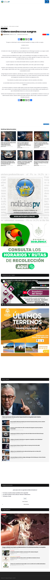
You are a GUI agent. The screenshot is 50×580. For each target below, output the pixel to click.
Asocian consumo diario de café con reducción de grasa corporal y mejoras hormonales (41, 144)
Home (2, 26)
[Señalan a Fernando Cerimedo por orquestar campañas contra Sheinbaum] (24, 155)
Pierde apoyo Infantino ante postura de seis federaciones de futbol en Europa (8, 163)
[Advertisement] (25, 15)
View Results (25, 501)
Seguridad (4, 514)
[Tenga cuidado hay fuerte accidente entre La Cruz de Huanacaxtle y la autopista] (25, 529)
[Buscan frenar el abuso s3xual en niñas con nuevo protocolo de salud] (41, 155)
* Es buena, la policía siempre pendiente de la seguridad (15, 492)
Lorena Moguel (6, 34)
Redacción (4, 146)
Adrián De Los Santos (7, 548)
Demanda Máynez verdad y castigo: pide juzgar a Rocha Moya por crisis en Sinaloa (27, 457)
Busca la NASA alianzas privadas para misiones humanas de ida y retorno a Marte (24, 144)
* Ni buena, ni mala (7, 496)
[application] (25, 292)
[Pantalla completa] (47, 304)
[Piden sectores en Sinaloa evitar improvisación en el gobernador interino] (8, 136)
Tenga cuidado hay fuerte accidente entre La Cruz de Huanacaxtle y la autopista (23, 547)
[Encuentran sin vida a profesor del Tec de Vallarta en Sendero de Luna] (5, 558)
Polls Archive (26, 504)
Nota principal (13, 556)
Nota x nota (6, 26)
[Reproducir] (2, 304)
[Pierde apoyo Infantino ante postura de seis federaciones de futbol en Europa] (8, 155)
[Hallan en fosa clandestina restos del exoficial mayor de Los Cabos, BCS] (5, 452)
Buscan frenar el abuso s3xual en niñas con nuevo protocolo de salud (41, 163)
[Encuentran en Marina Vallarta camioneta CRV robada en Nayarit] (5, 553)
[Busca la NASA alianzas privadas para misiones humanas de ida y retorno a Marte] (24, 136)
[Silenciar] (45, 304)
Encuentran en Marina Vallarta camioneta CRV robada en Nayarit (24, 552)
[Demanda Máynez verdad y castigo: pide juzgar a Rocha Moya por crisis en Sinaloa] (5, 458)
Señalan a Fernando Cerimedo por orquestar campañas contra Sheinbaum (24, 163)
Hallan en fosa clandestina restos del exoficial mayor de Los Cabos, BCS (25, 451)
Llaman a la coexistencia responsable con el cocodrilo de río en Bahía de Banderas (27, 563)
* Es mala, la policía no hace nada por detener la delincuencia (16, 494)
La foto (16, 562)
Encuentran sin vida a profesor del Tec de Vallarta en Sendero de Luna (25, 557)
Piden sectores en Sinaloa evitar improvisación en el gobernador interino (8, 144)
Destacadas (12, 562)
